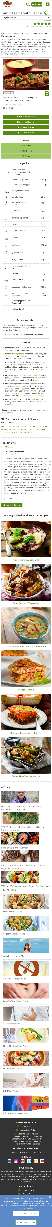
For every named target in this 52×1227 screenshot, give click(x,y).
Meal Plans (9, 890)
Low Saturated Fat (42, 429)
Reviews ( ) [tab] (26, 151)
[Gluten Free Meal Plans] (26, 968)
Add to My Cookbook (27, 116)
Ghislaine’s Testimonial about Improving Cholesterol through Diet (21, 808)
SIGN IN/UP (37, 4)
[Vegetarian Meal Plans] (26, 923)
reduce (34, 393)
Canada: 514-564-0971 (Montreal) (28, 1136)
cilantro (17, 388)
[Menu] (47, 4)
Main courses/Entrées (17, 426)
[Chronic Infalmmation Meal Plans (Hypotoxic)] (26, 1103)
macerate (9, 350)
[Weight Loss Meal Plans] (26, 945)
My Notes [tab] (26, 156)
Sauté (37, 362)
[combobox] (26, 17)
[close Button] (50, 1197)
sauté (37, 375)
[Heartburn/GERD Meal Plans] (26, 1013)
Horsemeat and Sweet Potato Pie (26, 733)
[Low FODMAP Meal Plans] (26, 990)
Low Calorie (43, 426)
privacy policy (27, 1208)
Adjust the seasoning (34, 395)
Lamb (3, 426)
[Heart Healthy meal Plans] (26, 1035)
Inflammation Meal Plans (15, 1113)
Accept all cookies (26, 1222)
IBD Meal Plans (10, 1090)
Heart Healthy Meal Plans (15, 1046)
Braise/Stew (17, 432)
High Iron (7, 432)
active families (7, 412)
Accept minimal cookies (26, 1213)
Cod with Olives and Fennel (26, 560)
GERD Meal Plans (11, 1023)
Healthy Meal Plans (12, 911)
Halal (31, 429)
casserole (44, 327)
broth (16, 391)
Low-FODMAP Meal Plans (15, 1001)
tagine (18, 325)
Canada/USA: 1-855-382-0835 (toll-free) (28, 1139)
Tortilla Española (26, 689)
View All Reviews (7, 447)
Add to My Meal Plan (27, 122)
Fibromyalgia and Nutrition (14, 847)
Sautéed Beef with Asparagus (26, 776)
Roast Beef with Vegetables (26, 603)
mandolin (8, 335)
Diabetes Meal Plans (13, 1068)
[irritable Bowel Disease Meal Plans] (26, 1080)
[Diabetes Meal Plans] (26, 1058)
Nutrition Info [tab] (25, 145)
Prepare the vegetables (14, 354)
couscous (35, 399)
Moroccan (28, 432)
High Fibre (32, 426)
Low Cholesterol (8, 429)
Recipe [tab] (26, 140)
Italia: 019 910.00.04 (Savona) (28, 1144)
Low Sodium (22, 429)
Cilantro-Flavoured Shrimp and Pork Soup (26, 646)
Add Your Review (13, 505)
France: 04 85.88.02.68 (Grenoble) (28, 1141)
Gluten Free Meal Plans (14, 978)
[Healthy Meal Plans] (26, 901)
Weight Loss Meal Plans (14, 956)
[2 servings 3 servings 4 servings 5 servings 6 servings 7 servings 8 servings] (8, 93)
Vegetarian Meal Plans (14, 933)
